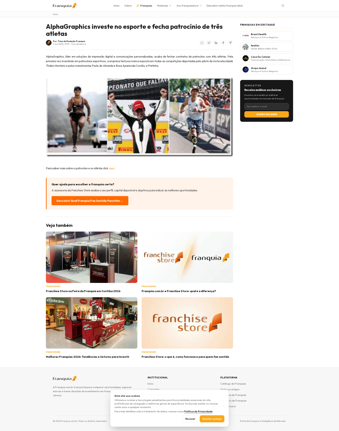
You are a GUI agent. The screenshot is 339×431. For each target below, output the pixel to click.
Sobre (128, 5)
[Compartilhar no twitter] (209, 43)
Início (117, 5)
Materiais (162, 5)
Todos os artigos (229, 389)
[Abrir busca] (283, 5)
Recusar (190, 418)
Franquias (146, 5)
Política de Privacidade (198, 411)
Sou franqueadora (187, 5)
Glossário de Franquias (233, 400)
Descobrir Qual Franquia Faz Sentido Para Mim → (89, 200)
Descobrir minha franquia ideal (225, 5)
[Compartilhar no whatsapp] (202, 43)
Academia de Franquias (233, 395)
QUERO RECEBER (266, 114)
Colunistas (153, 389)
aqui (112, 168)
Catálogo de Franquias (233, 383)
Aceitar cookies (212, 418)
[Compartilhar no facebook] (223, 43)
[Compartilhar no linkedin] (216, 43)
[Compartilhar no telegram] (230, 43)
